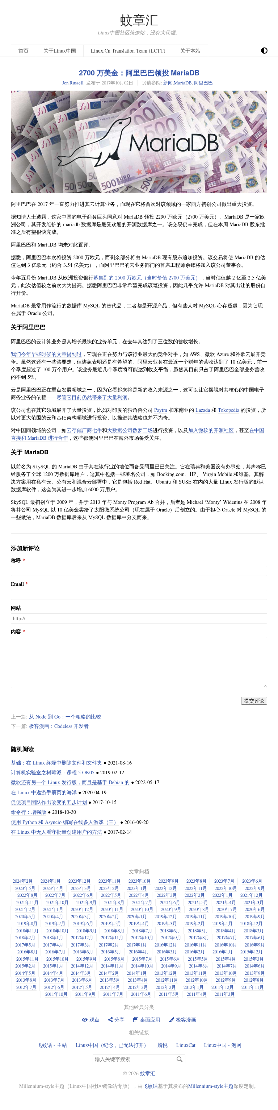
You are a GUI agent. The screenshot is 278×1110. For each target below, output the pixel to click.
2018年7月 (142, 930)
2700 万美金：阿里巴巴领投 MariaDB (139, 72)
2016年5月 (111, 951)
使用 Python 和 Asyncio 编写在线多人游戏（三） (65, 822)
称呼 (16, 560)
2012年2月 (166, 987)
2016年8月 (27, 951)
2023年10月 (140, 881)
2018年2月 (25, 937)
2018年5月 (198, 930)
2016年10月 (226, 944)
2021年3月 (254, 902)
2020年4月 (53, 916)
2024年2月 (23, 881)
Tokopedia (228, 409)
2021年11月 (27, 902)
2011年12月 (222, 987)
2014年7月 (227, 965)
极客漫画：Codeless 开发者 (59, 725)
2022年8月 (27, 895)
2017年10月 (142, 937)
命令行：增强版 (28, 811)
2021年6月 (170, 902)
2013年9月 (255, 973)
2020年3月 (81, 916)
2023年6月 (252, 881)
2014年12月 (82, 965)
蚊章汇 (139, 19)
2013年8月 (26, 980)
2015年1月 (53, 965)
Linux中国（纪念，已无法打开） (112, 1044)
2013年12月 (166, 973)
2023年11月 (109, 881)
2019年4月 (139, 923)
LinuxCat (185, 1044)
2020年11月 (112, 909)
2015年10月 (57, 959)
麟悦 (162, 1044)
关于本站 (190, 50)
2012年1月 (194, 987)
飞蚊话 (150, 1085)
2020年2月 (109, 916)
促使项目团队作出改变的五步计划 (49, 802)
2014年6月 (255, 965)
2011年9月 (85, 994)
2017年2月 (109, 944)
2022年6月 (83, 895)
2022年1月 (222, 895)
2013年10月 (226, 973)
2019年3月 (167, 923)
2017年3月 (81, 944)
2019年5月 (111, 923)
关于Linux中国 (59, 50)
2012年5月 (82, 987)
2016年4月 (139, 951)
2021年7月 (142, 902)
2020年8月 (199, 909)
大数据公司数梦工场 (130, 430)
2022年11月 (196, 888)
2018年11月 (27, 930)
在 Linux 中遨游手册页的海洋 (44, 792)
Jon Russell (73, 82)
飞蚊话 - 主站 (52, 1044)
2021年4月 (226, 902)
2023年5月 (25, 888)
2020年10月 (142, 909)
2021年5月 (198, 902)
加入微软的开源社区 (211, 430)
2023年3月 (81, 888)
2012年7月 (26, 987)
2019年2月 (195, 923)
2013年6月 (82, 980)
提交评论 (254, 700)
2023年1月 (137, 888)
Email (17, 584)
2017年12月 (82, 937)
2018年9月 (86, 930)
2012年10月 (197, 980)
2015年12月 (251, 951)
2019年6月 (83, 923)
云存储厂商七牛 (84, 430)
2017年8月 (199, 937)
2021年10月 (57, 902)
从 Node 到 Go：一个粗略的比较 (65, 716)
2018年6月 (170, 930)
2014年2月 (109, 973)
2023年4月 (53, 888)
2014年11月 (112, 965)
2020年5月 (25, 916)
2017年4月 (53, 944)
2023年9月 (169, 881)
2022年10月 (226, 888)
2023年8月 (196, 881)
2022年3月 (167, 895)
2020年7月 (227, 909)
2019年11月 (196, 916)
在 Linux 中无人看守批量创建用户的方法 (56, 831)
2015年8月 (114, 959)
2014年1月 (137, 973)
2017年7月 (227, 937)
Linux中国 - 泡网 (222, 1044)
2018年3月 (254, 930)
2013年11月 (196, 973)
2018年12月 (251, 923)
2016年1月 (222, 951)
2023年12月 (79, 881)
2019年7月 (55, 923)
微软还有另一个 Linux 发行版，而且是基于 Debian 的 (70, 782)
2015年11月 (27, 959)
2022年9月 (255, 888)
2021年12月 (251, 895)
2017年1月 (137, 944)
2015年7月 (142, 959)
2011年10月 (56, 994)
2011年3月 (225, 994)
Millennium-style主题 (210, 1085)
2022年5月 (111, 895)
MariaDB (183, 82)
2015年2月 (25, 965)
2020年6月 (255, 909)
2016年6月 (83, 951)
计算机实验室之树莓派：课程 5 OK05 (52, 772)
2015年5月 (198, 959)
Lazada (202, 409)
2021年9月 (86, 902)
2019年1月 (222, 923)
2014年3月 (81, 973)
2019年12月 (166, 916)
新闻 (168, 82)
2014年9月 (171, 965)
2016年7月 (55, 951)
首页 (23, 50)
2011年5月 (169, 994)
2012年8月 (254, 980)
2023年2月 (109, 888)
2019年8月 (27, 923)
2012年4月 (110, 987)
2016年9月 (255, 944)
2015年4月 (226, 959)
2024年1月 (51, 881)
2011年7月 (113, 994)
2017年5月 (25, 944)
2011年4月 (197, 994)
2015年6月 (170, 959)
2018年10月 (57, 930)
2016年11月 (196, 944)
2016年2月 (195, 951)
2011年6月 (141, 994)
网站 (16, 608)
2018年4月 (226, 930)
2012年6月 (54, 987)
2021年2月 (25, 909)
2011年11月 (252, 987)
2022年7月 (55, 895)
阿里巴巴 (203, 82)
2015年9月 (86, 959)
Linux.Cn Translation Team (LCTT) (128, 50)
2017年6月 (255, 937)
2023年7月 (224, 881)
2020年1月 (137, 916)
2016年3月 (167, 951)
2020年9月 (171, 909)
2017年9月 (171, 937)
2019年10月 (226, 916)
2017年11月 (112, 937)
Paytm (160, 409)
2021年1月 (53, 909)
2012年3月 (138, 987)
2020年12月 (82, 909)
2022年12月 (166, 888)
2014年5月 (25, 973)
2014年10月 (142, 965)
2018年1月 (53, 937)
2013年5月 (110, 980)
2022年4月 (139, 895)
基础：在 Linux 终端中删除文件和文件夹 (56, 762)
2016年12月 (166, 944)
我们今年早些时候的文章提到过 (46, 354)
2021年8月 (114, 902)
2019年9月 (255, 916)
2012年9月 (226, 980)
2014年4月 (53, 973)
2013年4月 (138, 980)
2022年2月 (195, 895)
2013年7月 (54, 980)
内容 (16, 631)
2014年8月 (199, 965)
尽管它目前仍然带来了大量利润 (91, 397)
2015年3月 (254, 959)
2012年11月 (167, 980)
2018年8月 (114, 930)
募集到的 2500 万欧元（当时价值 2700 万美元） (147, 277)
